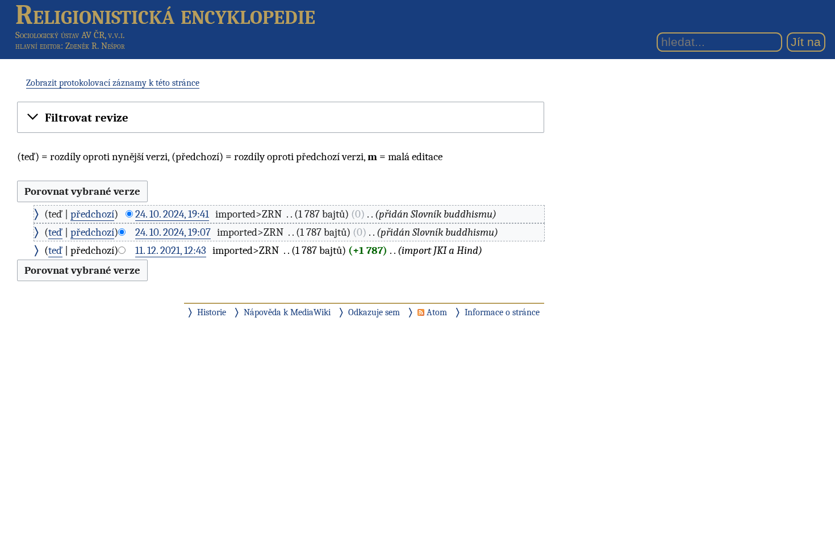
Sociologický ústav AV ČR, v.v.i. (70, 35)
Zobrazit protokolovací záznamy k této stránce (112, 83)
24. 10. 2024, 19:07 (173, 232)
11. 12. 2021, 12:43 (170, 250)
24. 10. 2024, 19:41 (172, 214)
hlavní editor (38, 46)
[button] (281, 118)
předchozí (92, 214)
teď (55, 232)
